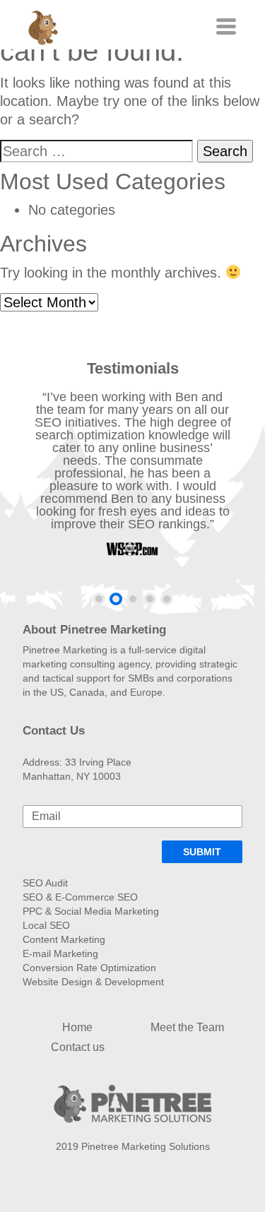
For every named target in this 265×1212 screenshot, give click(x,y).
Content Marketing (64, 939)
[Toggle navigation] (224, 26)
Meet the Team (187, 1027)
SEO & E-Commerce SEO (80, 897)
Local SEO (46, 925)
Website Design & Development (93, 981)
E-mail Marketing (60, 953)
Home (77, 1027)
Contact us (78, 1047)
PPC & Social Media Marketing (91, 911)
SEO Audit (45, 883)
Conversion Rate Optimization (89, 967)
